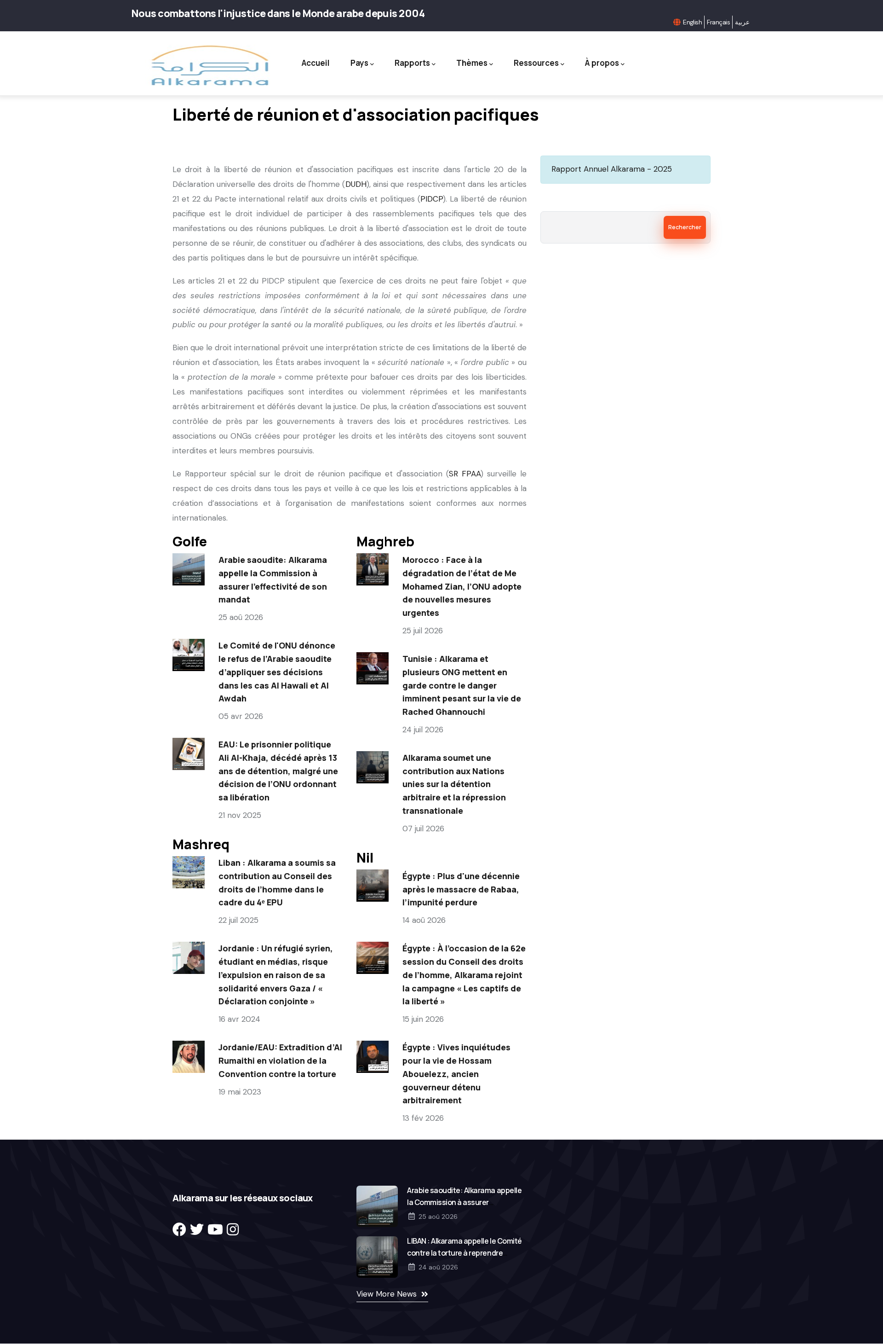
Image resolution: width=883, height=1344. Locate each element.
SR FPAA (465, 474)
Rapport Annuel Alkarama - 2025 (611, 169)
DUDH (356, 184)
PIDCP (431, 199)
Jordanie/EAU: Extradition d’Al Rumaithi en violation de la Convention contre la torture (280, 1060)
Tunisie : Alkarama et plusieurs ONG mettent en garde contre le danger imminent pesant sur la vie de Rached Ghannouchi (461, 685)
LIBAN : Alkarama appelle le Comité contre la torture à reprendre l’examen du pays (464, 1253)
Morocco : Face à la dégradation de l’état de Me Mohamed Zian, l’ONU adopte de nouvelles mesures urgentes (462, 586)
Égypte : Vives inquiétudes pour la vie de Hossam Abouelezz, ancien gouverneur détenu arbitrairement (456, 1074)
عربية (742, 22)
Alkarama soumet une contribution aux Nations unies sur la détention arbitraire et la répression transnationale (454, 784)
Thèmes (471, 63)
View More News (386, 1294)
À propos (602, 63)
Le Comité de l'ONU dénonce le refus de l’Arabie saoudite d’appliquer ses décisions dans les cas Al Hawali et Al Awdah (276, 672)
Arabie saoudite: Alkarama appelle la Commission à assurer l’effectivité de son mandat (464, 1202)
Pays (359, 63)
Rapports (412, 63)
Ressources (536, 63)
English (692, 22)
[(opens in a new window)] (179, 1230)
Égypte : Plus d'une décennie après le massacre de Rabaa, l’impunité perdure (461, 889)
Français (718, 22)
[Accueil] (208, 66)
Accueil (316, 63)
